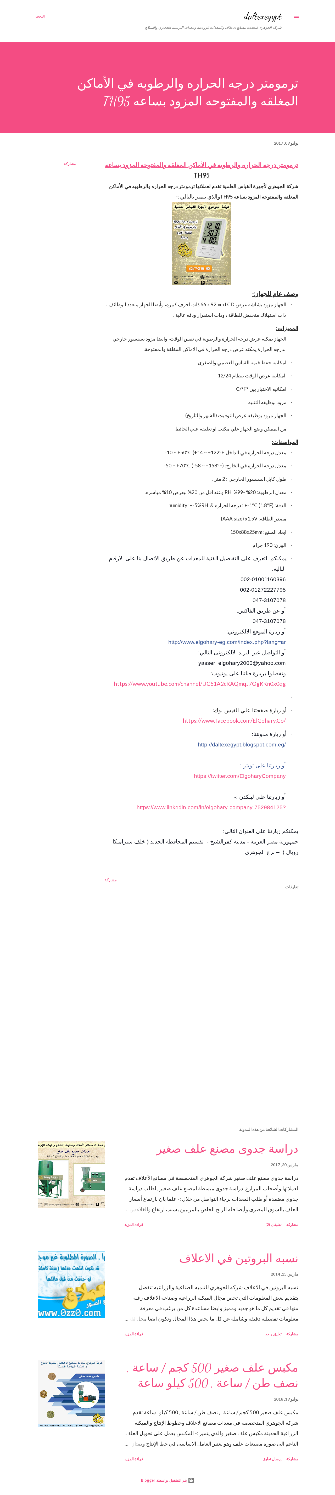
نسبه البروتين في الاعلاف (238, 1258)
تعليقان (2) (273, 1224)
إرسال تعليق (272, 1459)
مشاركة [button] (70, 163)
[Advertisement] (209, 1061)
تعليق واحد (273, 1334)
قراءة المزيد (134, 1224)
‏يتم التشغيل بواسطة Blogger (164, 1480)
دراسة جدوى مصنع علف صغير (227, 1149)
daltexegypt (263, 16)
